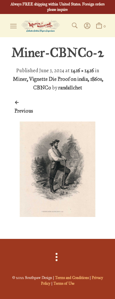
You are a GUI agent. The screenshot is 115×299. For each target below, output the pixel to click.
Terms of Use (63, 283)
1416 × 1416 (82, 70)
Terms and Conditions (72, 277)
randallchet (70, 88)
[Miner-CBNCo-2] (57, 215)
